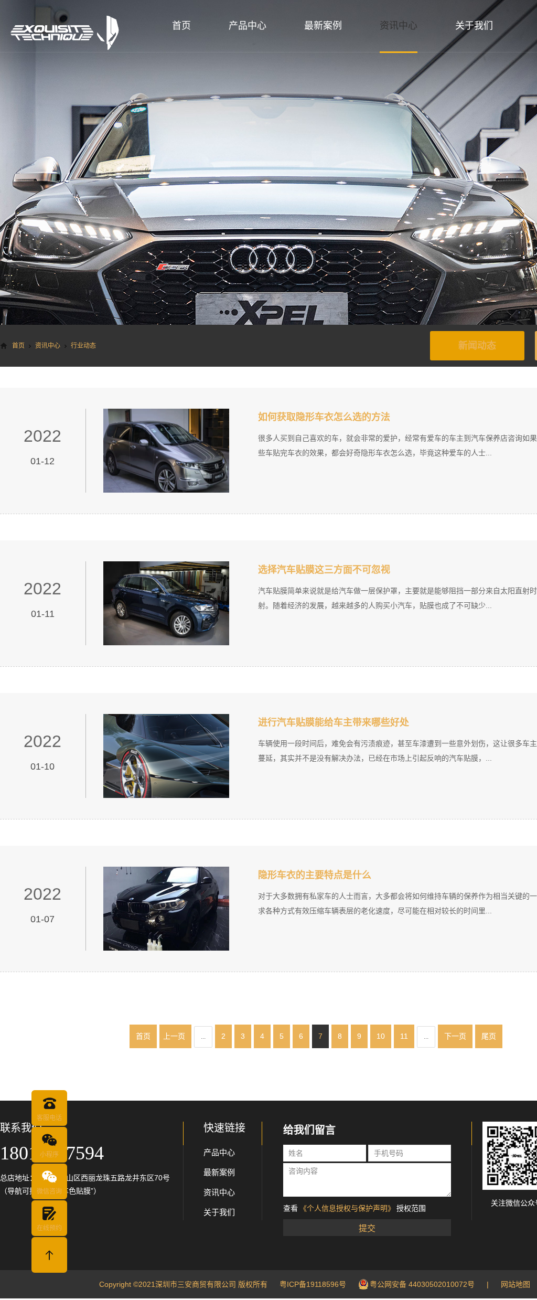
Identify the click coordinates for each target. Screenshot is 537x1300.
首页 (181, 25)
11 (404, 1036)
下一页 (455, 1036)
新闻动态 (477, 345)
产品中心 (247, 25)
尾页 (488, 1036)
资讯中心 (398, 25)
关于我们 (474, 25)
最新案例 (323, 25)
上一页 (174, 1036)
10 (381, 1036)
